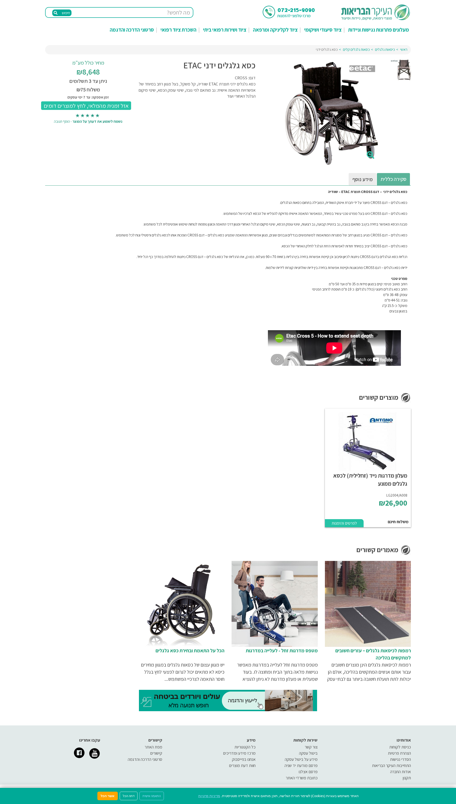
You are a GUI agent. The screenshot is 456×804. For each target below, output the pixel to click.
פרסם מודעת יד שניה (301, 765)
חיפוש (65, 12)
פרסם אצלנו (308, 771)
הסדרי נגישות (400, 759)
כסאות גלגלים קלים (356, 49)
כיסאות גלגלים (385, 49)
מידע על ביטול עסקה (301, 759)
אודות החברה (400, 771)
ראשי (403, 49)
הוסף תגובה (62, 121)
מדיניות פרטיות (209, 796)
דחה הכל (128, 796)
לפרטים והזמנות (344, 523)
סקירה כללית (393, 179)
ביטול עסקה (308, 753)
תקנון (407, 777)
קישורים (156, 753)
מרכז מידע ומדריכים (239, 753)
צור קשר (311, 747)
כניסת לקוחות (400, 747)
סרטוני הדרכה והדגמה (132, 29)
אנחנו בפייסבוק (244, 759)
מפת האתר (153, 747)
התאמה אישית (151, 796)
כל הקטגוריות (245, 747)
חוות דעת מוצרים (242, 765)
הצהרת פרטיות (399, 753)
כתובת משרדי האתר (302, 777)
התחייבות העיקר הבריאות (391, 765)
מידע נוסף (362, 179)
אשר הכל (107, 796)
